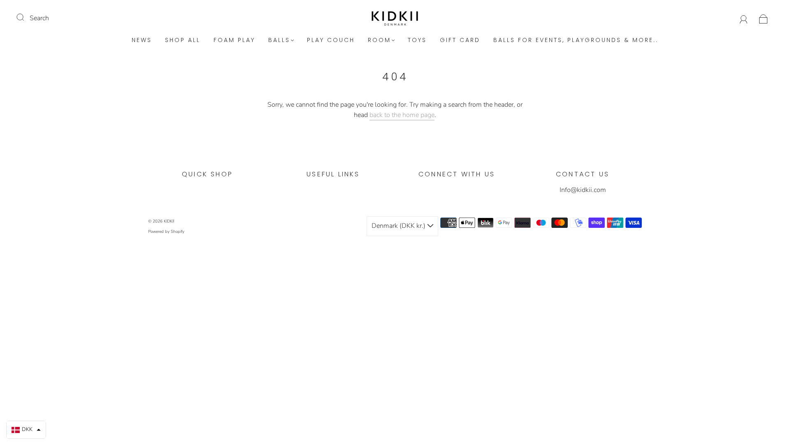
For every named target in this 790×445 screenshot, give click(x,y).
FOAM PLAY (234, 40)
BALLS (279, 40)
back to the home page (401, 114)
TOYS (417, 40)
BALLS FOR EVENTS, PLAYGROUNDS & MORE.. (575, 40)
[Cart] (763, 18)
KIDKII (169, 221)
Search (39, 18)
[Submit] (25, 17)
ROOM (379, 40)
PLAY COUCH (331, 40)
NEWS (142, 40)
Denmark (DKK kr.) (399, 225)
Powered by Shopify (166, 231)
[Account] (743, 18)
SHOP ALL (182, 40)
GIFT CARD (460, 40)
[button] (26, 429)
